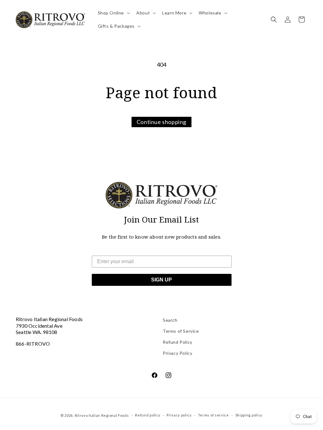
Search (170, 320)
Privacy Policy (177, 353)
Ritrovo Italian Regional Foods (102, 415)
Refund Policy (177, 342)
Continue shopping (161, 121)
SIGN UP (161, 279)
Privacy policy (179, 415)
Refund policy (147, 415)
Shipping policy (249, 415)
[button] (113, 13)
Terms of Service (181, 331)
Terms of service (213, 415)
